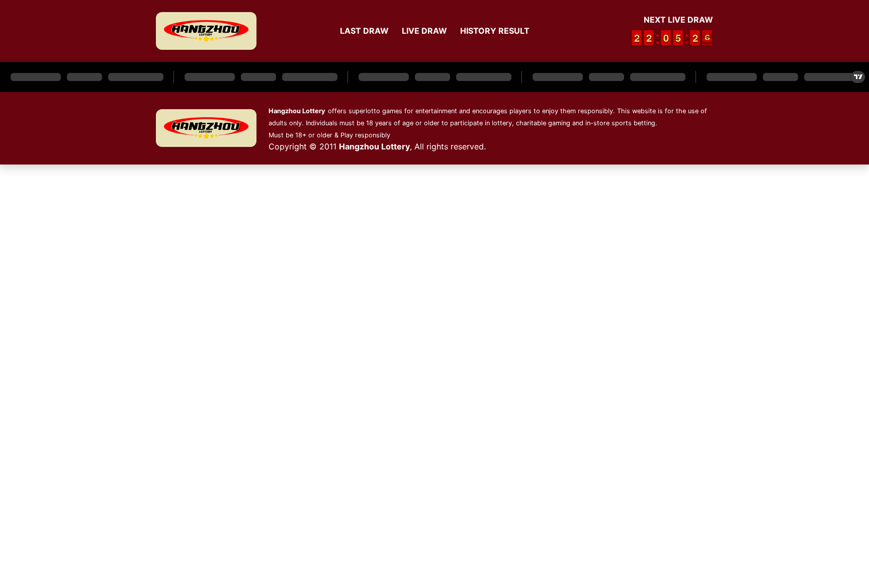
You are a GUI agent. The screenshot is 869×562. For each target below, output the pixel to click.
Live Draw (424, 31)
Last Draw (364, 31)
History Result (495, 31)
